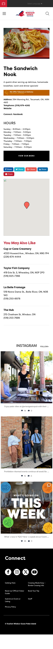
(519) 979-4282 (22, 105)
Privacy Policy (10, 607)
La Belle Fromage (14, 287)
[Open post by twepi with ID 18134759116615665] (26, 442)
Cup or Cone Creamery (17, 249)
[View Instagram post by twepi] (49, 399)
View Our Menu (26, 156)
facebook (18, 114)
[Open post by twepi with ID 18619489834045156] (26, 377)
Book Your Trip (2, 3)
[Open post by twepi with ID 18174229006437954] (26, 508)
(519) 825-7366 (12, 275)
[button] (27, 205)
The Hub (9, 310)
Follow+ (44, 347)
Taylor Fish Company (17, 268)
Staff (30, 599)
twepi (26, 354)
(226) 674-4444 (12, 256)
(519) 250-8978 (12, 298)
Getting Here (10, 583)
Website (8, 108)
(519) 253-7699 (12, 317)
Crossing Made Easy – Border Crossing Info (37, 584)
